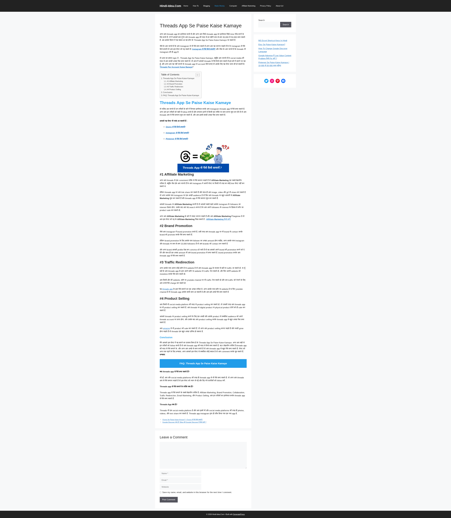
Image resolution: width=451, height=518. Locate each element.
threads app (167, 289)
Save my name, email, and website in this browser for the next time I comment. (197, 492)
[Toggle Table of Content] (196, 75)
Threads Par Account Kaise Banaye (176, 67)
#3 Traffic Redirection (175, 87)
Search (261, 20)
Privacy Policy (265, 6)
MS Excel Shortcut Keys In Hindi (272, 40)
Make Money (220, 6)
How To (196, 6)
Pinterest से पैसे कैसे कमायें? (177, 139)
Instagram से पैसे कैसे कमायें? (204, 49)
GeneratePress (239, 514)
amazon (166, 328)
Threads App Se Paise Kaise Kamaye (178, 78)
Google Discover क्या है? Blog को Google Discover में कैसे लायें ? (184, 422)
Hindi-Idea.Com (170, 6)
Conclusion (167, 92)
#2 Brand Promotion (174, 84)
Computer (233, 6)
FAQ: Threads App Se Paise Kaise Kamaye (181, 95)
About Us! (279, 6)
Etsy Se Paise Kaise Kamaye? (271, 44)
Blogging (206, 6)
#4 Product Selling (174, 89)
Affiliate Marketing (248, 6)
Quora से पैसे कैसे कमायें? (175, 127)
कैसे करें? (218, 219)
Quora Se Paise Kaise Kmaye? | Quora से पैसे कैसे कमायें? (182, 420)
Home (185, 6)
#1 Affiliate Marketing (175, 81)
